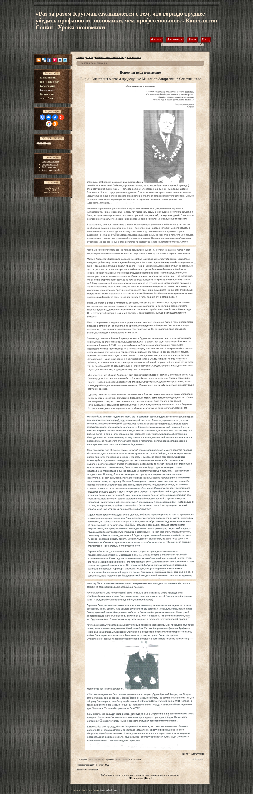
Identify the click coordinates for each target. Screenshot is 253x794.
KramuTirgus (122, 759)
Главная (80, 57)
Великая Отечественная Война (109, 57)
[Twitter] (65, 60)
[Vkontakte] (60, 60)
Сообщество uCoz (50, 164)
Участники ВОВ (44, 142)
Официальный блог (50, 161)
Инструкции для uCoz (51, 170)
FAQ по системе (49, 167)
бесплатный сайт (106, 790)
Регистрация (137, 778)
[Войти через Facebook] (55, 117)
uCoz (116, 790)
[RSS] (38, 60)
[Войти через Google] (49, 124)
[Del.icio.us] (44, 60)
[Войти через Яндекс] (61, 117)
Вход (147, 778)
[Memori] (55, 60)
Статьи (89, 57)
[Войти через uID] (42, 117)
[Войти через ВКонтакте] (48, 117)
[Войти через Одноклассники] (55, 124)
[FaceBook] (49, 60)
